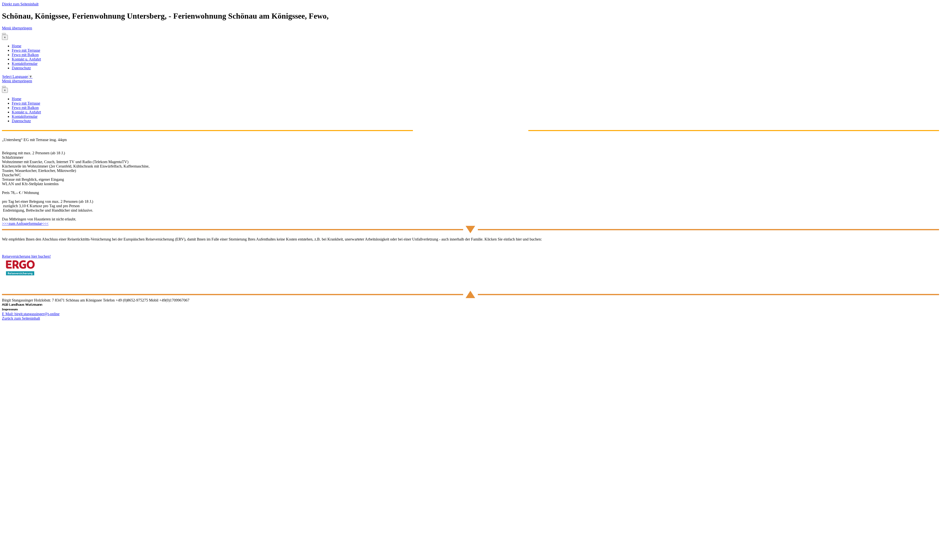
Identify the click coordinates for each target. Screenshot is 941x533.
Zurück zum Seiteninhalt (21, 318)
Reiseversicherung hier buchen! (26, 256)
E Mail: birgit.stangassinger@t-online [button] (31, 314)
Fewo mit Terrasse (26, 50)
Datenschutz (21, 68)
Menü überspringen (17, 28)
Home (16, 46)
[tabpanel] (470, 182)
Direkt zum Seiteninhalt (20, 4)
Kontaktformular (24, 63)
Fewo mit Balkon (25, 55)
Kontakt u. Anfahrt (26, 59)
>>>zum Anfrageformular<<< (25, 223)
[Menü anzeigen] (4, 34)
